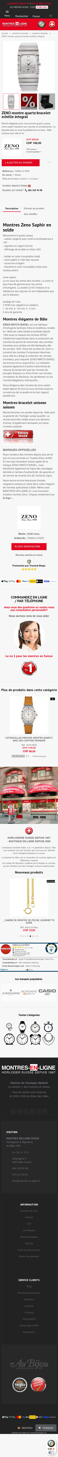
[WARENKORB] (36, 12)
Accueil (5, 33)
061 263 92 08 (35, 190)
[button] (21, 12)
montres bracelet (20, 33)
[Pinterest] (32, 1111)
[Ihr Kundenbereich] (50, 11)
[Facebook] (19, 1111)
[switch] (51, 1452)
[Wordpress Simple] (13, 1111)
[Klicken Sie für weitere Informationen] (29, 957)
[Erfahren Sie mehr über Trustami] (4, 969)
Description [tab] (11, 208)
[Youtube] (44, 1111)
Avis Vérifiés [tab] (30, 214)
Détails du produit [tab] (34, 208)
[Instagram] (25, 1111)
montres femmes (40, 33)
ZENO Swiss (33, 533)
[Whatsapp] (38, 1111)
